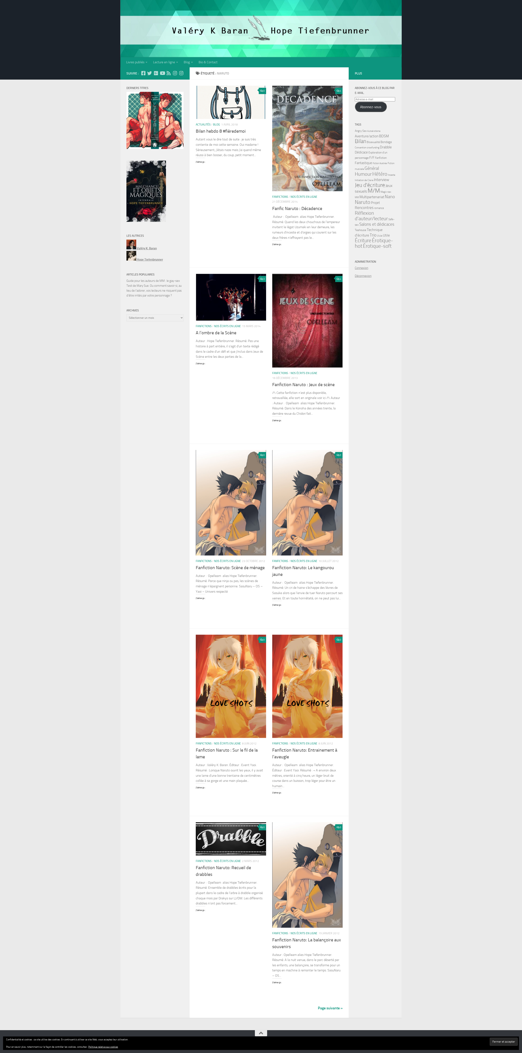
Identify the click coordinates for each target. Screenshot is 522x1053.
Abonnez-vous (370, 107)
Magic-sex (385, 191)
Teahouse (360, 230)
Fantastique (363, 163)
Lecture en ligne (164, 62)
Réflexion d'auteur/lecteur (371, 215)
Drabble (386, 147)
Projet (375, 203)
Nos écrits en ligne (304, 197)
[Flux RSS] (168, 73)
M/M (374, 190)
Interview (381, 179)
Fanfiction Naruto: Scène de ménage (230, 567)
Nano (390, 196)
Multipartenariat (371, 197)
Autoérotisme (373, 131)
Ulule (379, 235)
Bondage (386, 142)
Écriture (363, 240)
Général (372, 168)
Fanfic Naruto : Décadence (297, 208)
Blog (187, 62)
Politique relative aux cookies (103, 1046)
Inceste (391, 174)
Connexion (361, 268)
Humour (363, 174)
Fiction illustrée (380, 163)
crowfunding (373, 147)
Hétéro (379, 174)
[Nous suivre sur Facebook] (143, 73)
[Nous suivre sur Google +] (156, 73)
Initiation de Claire (364, 180)
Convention (360, 147)
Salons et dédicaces (376, 224)
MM (357, 197)
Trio (373, 235)
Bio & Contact (208, 62)
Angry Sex (361, 131)
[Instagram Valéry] (175, 73)
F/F (371, 158)
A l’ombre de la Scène (216, 332)
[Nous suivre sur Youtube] (162, 73)
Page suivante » (330, 1008)
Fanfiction (381, 158)
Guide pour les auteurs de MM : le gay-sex (153, 281)
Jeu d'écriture (370, 185)
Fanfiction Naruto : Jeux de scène (303, 384)
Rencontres (364, 207)
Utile (386, 235)
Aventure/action (366, 136)
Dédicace (361, 152)
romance (379, 208)
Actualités (203, 124)
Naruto (362, 202)
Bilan (360, 141)
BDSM (384, 136)
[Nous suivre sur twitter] (149, 73)
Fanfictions (280, 197)
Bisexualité (373, 142)
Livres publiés (135, 62)
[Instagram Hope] (181, 73)
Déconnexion (363, 276)
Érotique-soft (377, 246)
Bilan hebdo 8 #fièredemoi (221, 131)
